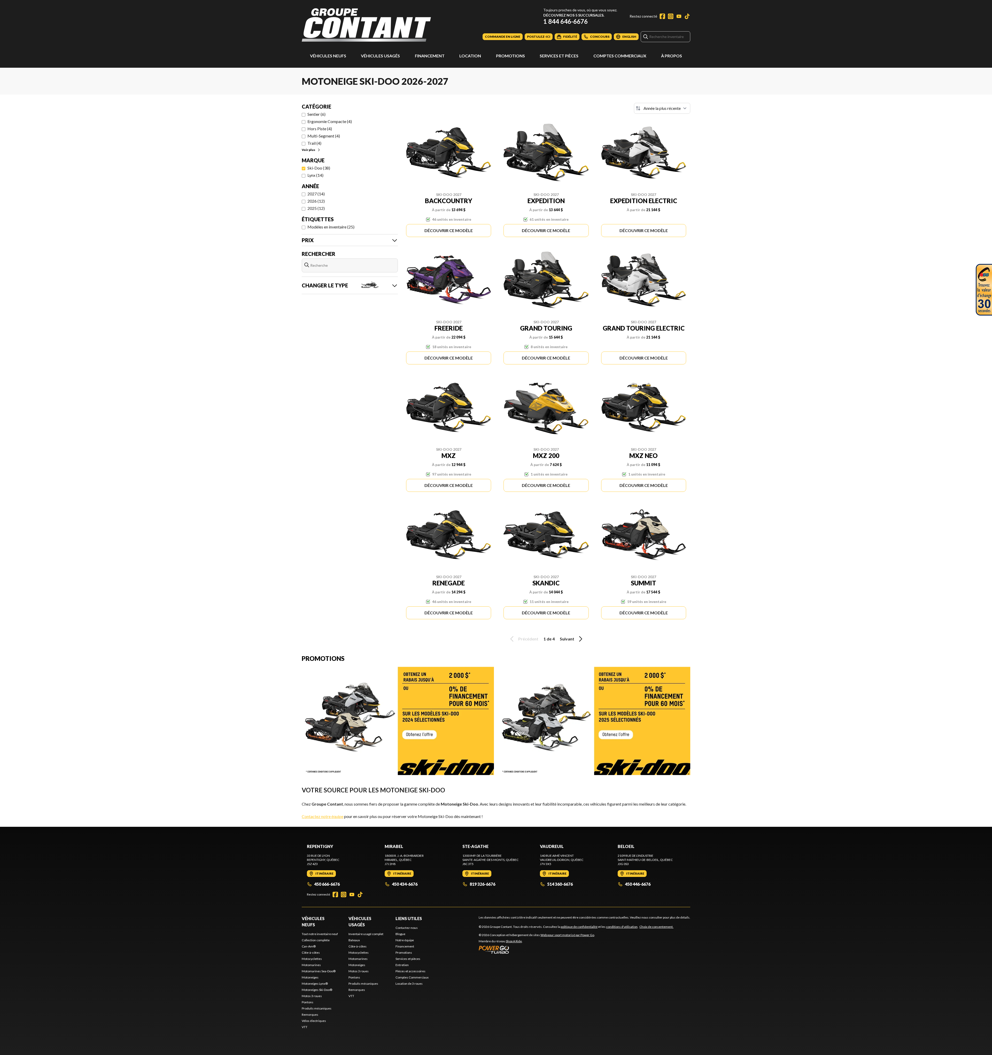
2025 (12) (316, 208)
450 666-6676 (327, 884)
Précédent (528, 638)
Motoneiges (310, 977)
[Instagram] (671, 16)
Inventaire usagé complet (365, 934)
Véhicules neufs (328, 55)
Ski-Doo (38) (318, 167)
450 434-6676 (404, 884)
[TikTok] (687, 16)
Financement (430, 55)
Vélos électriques (314, 1021)
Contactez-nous (407, 928)
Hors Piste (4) (319, 128)
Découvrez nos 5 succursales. (573, 15)
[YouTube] (679, 16)
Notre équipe (405, 940)
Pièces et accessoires (410, 971)
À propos (671, 55)
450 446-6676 (637, 884)
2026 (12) (316, 200)
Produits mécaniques (316, 1008)
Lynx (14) (315, 175)
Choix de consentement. (656, 927)
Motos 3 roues (312, 996)
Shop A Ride (514, 941)
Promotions (510, 55)
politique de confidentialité (579, 927)
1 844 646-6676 (565, 21)
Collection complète (316, 940)
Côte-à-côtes (311, 952)
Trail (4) (314, 143)
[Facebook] (662, 16)
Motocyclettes (312, 959)
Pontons (307, 1002)
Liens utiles (409, 918)
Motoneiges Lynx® (315, 983)
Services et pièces (559, 55)
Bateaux (354, 940)
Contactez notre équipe (322, 816)
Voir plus (308, 150)
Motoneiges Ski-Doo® (317, 990)
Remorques (310, 1014)
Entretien (402, 965)
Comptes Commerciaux (619, 55)
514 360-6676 (560, 884)
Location (470, 55)
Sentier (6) (316, 114)
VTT (304, 1027)
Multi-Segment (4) (323, 135)
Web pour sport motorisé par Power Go (567, 935)
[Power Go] (537, 949)
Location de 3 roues (409, 983)
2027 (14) (316, 193)
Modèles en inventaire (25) (330, 226)
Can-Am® (309, 946)
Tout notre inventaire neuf (320, 934)
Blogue (400, 934)
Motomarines (311, 965)
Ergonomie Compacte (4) (329, 121)
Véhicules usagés (380, 55)
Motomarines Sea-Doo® (319, 971)
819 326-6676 (482, 884)
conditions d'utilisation (622, 927)
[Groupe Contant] (366, 24)
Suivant (567, 638)
